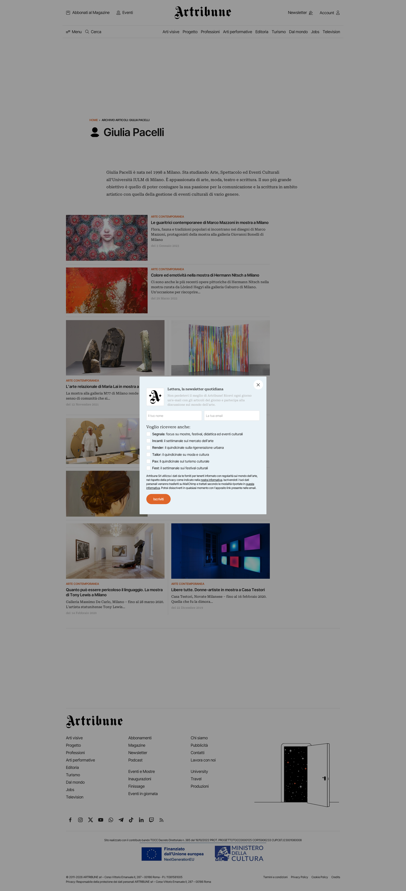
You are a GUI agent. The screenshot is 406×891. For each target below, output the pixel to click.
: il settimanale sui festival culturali (180, 468)
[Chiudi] (258, 384)
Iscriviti (158, 499)
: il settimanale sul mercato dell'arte (183, 441)
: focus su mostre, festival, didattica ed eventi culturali (197, 434)
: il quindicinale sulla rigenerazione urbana (188, 448)
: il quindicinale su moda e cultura (180, 454)
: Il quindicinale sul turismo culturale (180, 461)
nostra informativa (211, 480)
